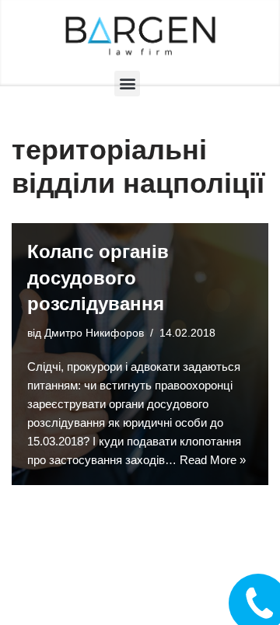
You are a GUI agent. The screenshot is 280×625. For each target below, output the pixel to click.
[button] (127, 83)
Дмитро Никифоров (94, 333)
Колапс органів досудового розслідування (98, 277)
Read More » (213, 459)
